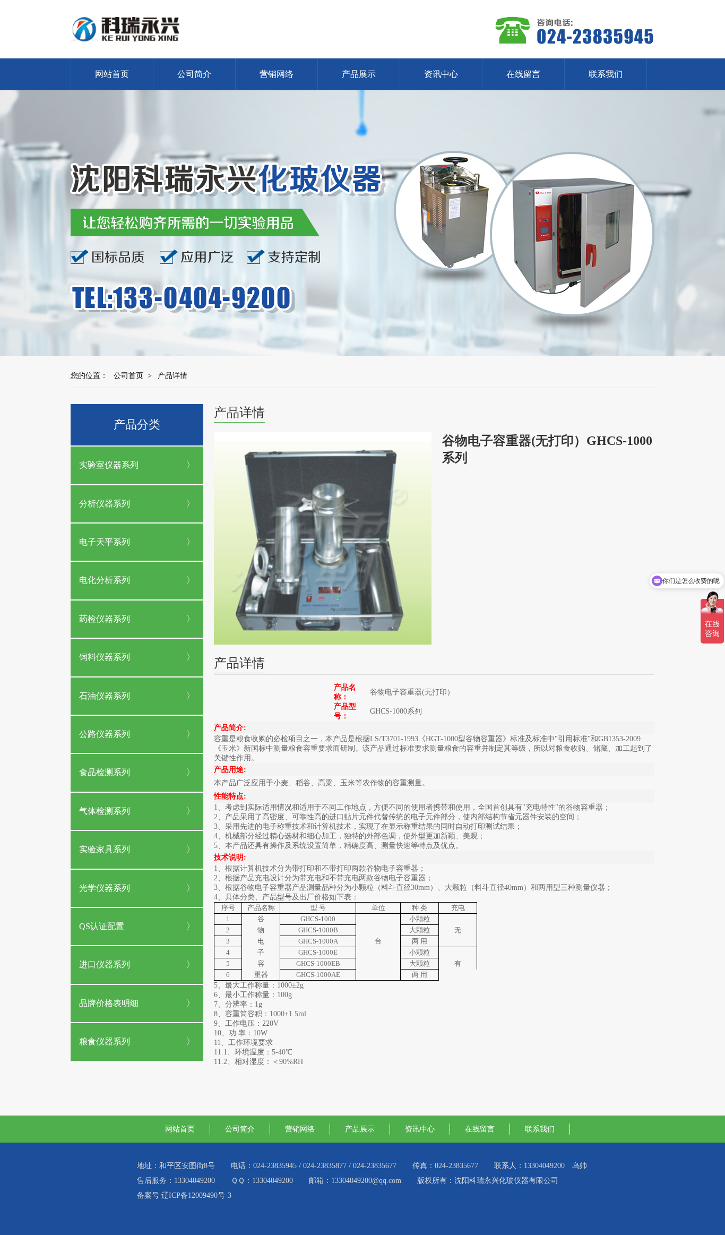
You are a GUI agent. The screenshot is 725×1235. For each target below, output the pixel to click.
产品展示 (359, 74)
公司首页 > (133, 376)
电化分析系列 (104, 580)
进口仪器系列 (104, 964)
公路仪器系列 (104, 734)
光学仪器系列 (104, 888)
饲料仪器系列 (104, 657)
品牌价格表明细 (109, 1003)
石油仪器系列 (104, 695)
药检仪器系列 (104, 618)
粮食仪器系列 (104, 1041)
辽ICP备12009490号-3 (196, 1195)
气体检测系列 (104, 811)
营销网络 (277, 74)
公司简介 (194, 74)
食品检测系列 (104, 772)
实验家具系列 (104, 849)
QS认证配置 (101, 926)
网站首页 (112, 74)
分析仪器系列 (104, 503)
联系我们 (606, 74)
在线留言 (523, 74)
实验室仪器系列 (109, 464)
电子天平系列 (104, 541)
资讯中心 (441, 74)
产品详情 (172, 376)
